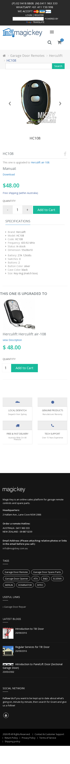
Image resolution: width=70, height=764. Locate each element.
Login (28, 15)
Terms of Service (47, 737)
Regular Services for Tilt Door (32, 647)
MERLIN (9, 585)
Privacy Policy (28, 737)
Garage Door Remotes (27, 55)
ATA (36, 578)
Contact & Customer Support (49, 734)
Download (9, 174)
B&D (45, 578)
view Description (12, 340)
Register (39, 15)
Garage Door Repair (15, 606)
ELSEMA (57, 578)
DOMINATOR (25, 585)
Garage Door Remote (16, 572)
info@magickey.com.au (15, 548)
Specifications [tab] (17, 221)
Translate (38, 22)
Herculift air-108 (39, 162)
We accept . (35, 11)
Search (58, 66)
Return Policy (11, 737)
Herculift (56, 55)
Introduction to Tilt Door (29, 628)
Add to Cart (46, 210)
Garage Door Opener (16, 578)
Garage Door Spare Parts (47, 572)
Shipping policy (12, 741)
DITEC (40, 585)
